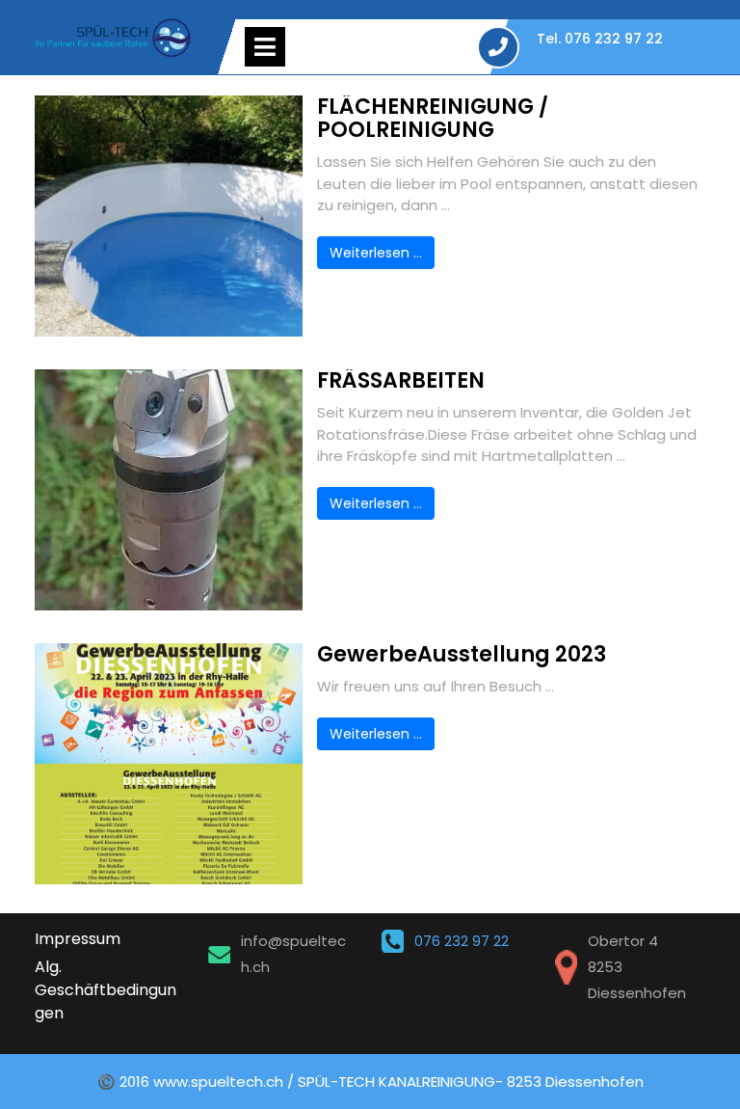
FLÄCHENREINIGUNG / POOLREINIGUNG (433, 118)
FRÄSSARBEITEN (401, 380)
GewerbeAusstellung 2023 (461, 654)
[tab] (265, 47)
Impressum (77, 939)
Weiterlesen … (376, 252)
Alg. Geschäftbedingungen (105, 990)
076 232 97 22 (461, 941)
